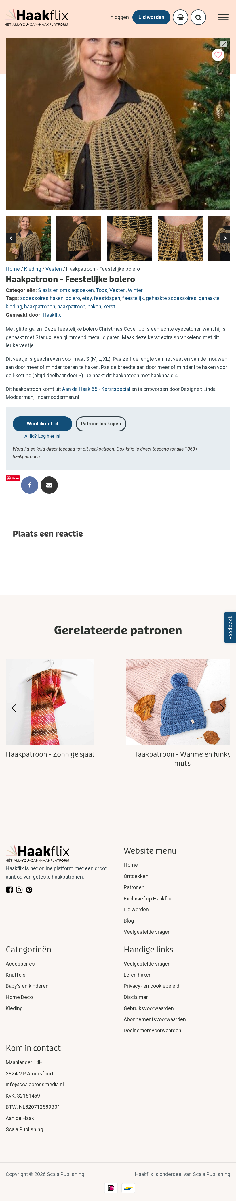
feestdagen (107, 298)
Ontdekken (136, 876)
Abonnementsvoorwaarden (155, 1019)
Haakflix (52, 315)
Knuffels (16, 975)
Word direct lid (42, 423)
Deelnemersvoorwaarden (152, 1030)
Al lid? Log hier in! (42, 436)
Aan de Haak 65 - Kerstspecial (96, 389)
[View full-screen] (223, 44)
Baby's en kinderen (27, 986)
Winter (135, 290)
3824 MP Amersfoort (30, 1074)
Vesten (53, 269)
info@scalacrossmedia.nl (35, 1084)
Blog (129, 921)
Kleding (32, 269)
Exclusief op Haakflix (147, 899)
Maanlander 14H (24, 1062)
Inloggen (119, 17)
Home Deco (19, 997)
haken (94, 306)
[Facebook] (29, 485)
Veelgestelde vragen (147, 932)
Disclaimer (136, 997)
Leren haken (138, 975)
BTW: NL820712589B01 (33, 1107)
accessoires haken (42, 298)
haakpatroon (71, 306)
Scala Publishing (24, 1129)
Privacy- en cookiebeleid (151, 986)
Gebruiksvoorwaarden (149, 1008)
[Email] (49, 485)
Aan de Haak (20, 1118)
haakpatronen (39, 306)
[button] (11, 238)
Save (15, 478)
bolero (73, 298)
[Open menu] (223, 17)
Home (13, 269)
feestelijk (133, 298)
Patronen (134, 887)
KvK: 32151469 (23, 1096)
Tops (101, 290)
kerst (109, 306)
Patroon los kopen (101, 423)
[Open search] (198, 17)
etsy (87, 298)
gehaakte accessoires (171, 298)
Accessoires (20, 964)
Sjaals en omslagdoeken (66, 290)
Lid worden (151, 17)
